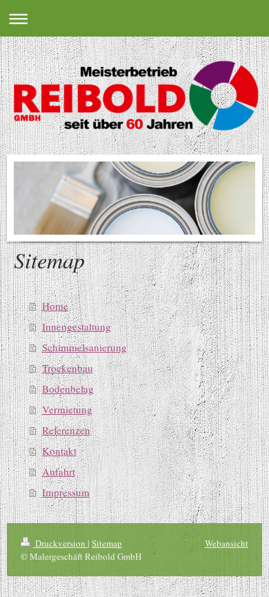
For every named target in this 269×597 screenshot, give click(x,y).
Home (55, 306)
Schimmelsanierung (84, 347)
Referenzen (66, 430)
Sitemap (107, 543)
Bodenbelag (68, 388)
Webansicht (226, 543)
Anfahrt (58, 471)
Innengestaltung (76, 326)
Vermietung (67, 409)
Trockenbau (67, 368)
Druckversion (60, 543)
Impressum (66, 492)
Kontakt (59, 451)
